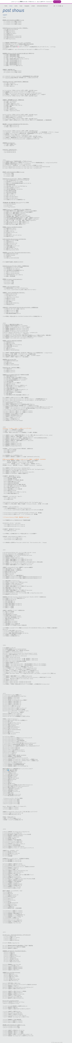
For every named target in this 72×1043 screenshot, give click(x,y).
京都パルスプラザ (38, 137)
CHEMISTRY (8, 44)
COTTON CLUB (14, 594)
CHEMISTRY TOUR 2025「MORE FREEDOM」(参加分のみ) (15, 81)
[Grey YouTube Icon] (60, 6)
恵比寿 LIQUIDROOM (24, 650)
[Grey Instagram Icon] (58, 6)
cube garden (15, 346)
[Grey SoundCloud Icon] (62, 6)
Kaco (6, 324)
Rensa (12, 342)
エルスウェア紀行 (9, 77)
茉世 (17, 161)
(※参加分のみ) (26, 178)
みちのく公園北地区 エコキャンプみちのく (33, 336)
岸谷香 (4, 172)
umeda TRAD (13, 498)
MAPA (11, 161)
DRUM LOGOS (12, 343)
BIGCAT (10, 347)
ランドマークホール (17, 344)
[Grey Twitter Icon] (54, 6)
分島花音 (7, 92)
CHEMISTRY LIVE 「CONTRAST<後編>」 (12, 367)
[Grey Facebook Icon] (56, 6)
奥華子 (7, 93)
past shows (13, 10)
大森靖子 (7, 46)
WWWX (11, 499)
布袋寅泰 (5, 53)
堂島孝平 (7, 42)
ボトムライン (12, 348)
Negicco (7, 45)
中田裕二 (7, 407)
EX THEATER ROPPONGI (14, 350)
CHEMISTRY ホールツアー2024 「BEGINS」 (13, 178)
